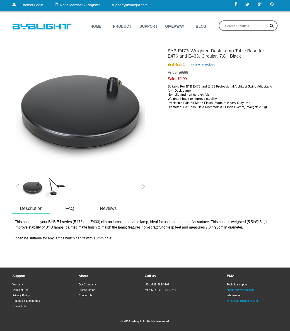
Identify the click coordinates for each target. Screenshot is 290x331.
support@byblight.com (129, 5)
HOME (95, 26)
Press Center (87, 290)
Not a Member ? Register (79, 5)
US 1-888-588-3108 (157, 284)
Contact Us (19, 306)
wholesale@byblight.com (242, 300)
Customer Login (29, 5)
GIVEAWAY (174, 26)
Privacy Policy (21, 295)
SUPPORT (148, 26)
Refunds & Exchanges (26, 300)
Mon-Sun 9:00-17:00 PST (160, 290)
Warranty (18, 284)
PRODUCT (122, 26)
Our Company (87, 284)
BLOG (201, 26)
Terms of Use (20, 290)
